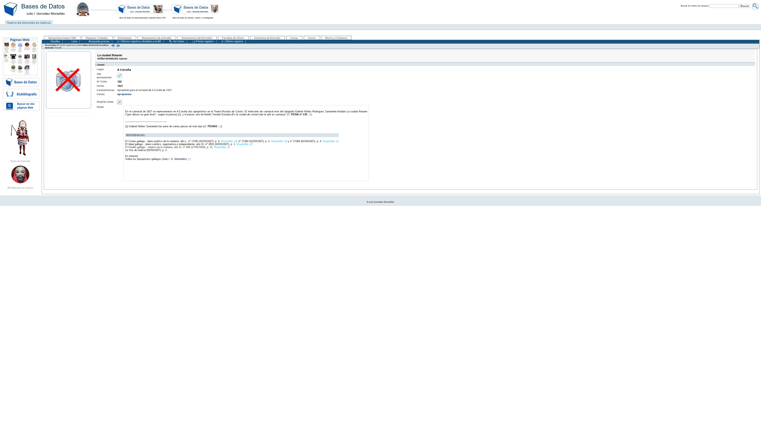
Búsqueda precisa (98, 41)
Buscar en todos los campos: (695, 6)
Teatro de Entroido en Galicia (29, 23)
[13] (112, 45)
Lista (74, 41)
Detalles (55, 41)
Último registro (234, 41)
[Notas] (119, 102)
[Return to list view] (69, 114)
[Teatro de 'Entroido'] (20, 137)
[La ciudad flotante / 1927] (69, 79)
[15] (118, 45)
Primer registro (204, 41)
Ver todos (178, 41)
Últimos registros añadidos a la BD (140, 41)
